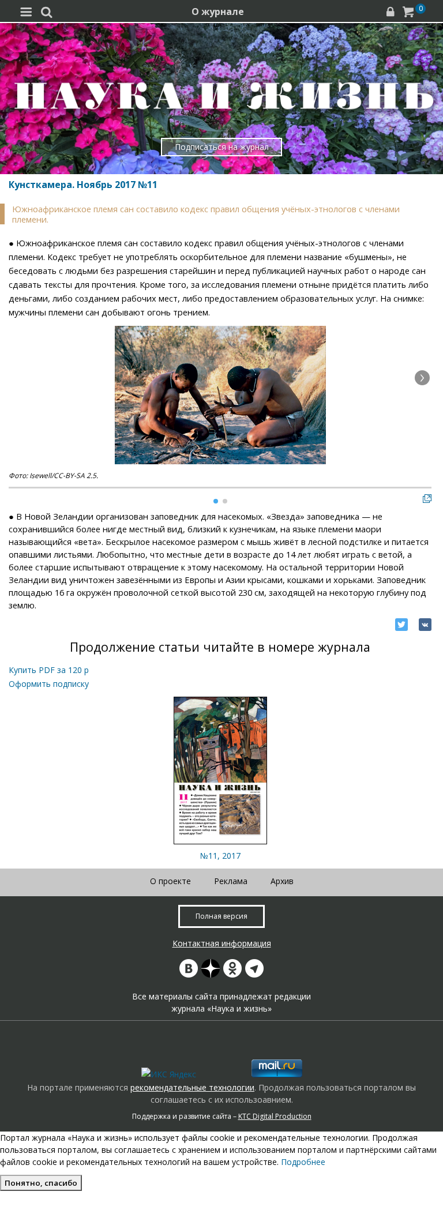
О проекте (170, 880)
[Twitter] (401, 624)
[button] (422, 378)
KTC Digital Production (274, 1116)
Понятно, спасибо (41, 1183)
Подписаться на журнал (222, 146)
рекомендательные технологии (192, 1087)
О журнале (218, 11)
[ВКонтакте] (425, 624)
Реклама (230, 880)
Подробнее (303, 1161)
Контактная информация (221, 943)
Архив (282, 880)
